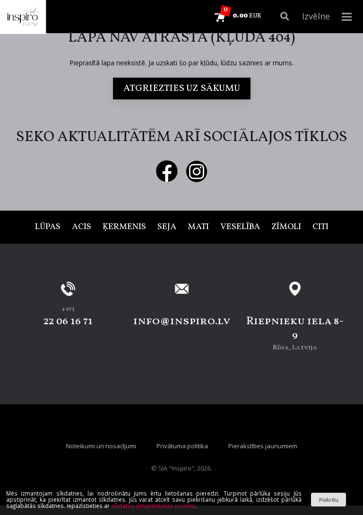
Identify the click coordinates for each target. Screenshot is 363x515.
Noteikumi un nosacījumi (101, 446)
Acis (81, 227)
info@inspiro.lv (181, 321)
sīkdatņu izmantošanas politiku (153, 505)
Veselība (240, 227)
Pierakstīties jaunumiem (262, 446)
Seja (166, 227)
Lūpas (47, 227)
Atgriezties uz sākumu (181, 88)
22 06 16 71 (68, 321)
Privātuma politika (182, 446)
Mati (198, 227)
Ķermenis (124, 227)
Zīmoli (286, 227)
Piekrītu (328, 500)
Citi (320, 227)
